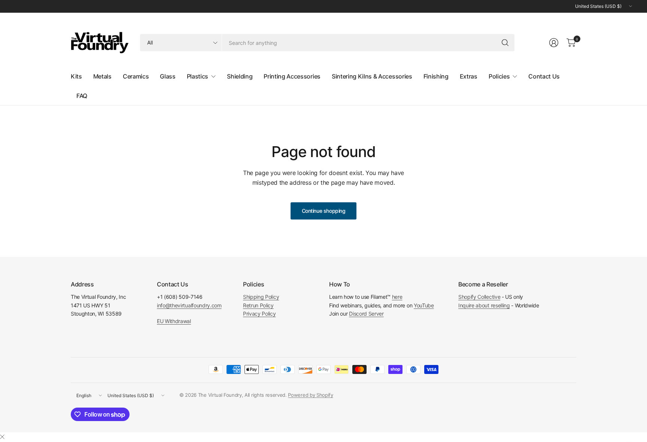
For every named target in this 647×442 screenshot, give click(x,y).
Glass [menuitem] (167, 76)
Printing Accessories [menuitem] (292, 76)
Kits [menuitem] (76, 76)
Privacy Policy (259, 313)
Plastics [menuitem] (197, 76)
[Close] (2, 437)
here (397, 297)
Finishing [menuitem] (436, 76)
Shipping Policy (261, 297)
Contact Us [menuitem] (544, 76)
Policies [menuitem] (499, 76)
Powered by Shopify (310, 395)
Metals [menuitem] (102, 76)
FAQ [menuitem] (81, 95)
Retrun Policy (258, 305)
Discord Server (366, 313)
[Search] (505, 42)
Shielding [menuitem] (239, 76)
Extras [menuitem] (468, 76)
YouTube (424, 305)
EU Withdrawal (174, 321)
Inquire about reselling (484, 305)
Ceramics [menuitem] (136, 76)
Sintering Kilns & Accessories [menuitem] (372, 76)
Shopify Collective (479, 297)
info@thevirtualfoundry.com (189, 305)
